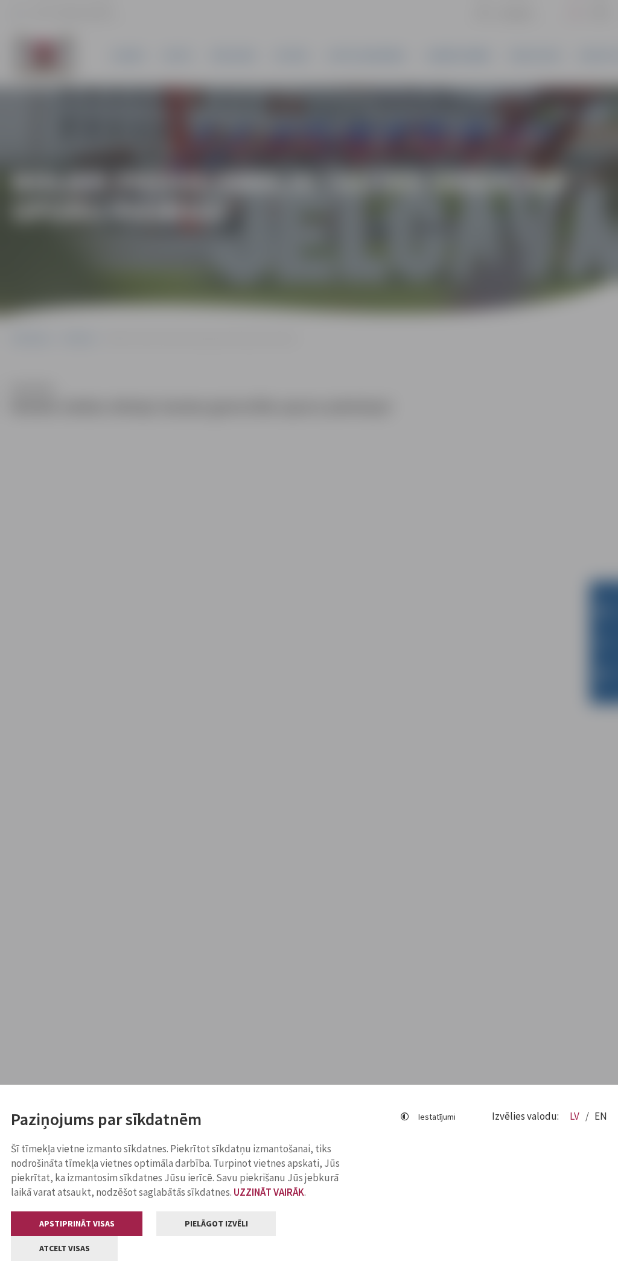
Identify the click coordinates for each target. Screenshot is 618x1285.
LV (575, 1116)
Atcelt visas (64, 1248)
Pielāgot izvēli (216, 1223)
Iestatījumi (437, 1116)
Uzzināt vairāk (269, 1192)
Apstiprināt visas (77, 1223)
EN (600, 1116)
